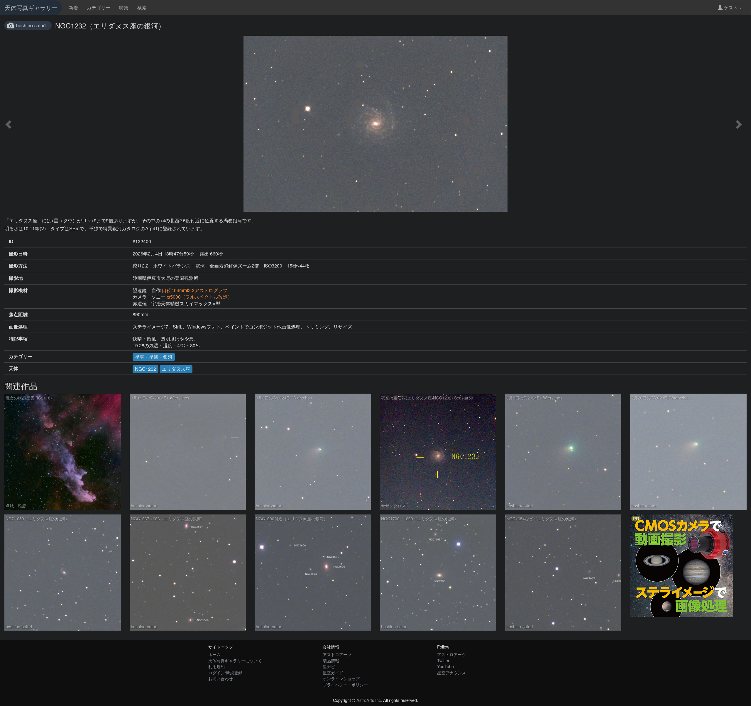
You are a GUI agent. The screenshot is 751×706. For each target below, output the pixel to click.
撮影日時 (18, 253)
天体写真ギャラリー (31, 7)
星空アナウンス (451, 672)
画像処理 (18, 327)
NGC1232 (145, 368)
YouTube (445, 666)
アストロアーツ (337, 654)
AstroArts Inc (368, 700)
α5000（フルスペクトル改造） (199, 296)
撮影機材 (18, 290)
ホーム (214, 654)
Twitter (443, 660)
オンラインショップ (341, 678)
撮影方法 (18, 266)
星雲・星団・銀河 (153, 356)
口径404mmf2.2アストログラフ (194, 290)
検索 (142, 7)
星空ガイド (333, 672)
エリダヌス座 (176, 368)
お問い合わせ (220, 678)
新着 (73, 7)
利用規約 (216, 666)
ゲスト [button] (731, 7)
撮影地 (16, 278)
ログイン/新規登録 (225, 672)
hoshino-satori (31, 25)
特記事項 (18, 339)
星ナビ (329, 666)
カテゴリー (98, 7)
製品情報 (331, 660)
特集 (123, 7)
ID (11, 241)
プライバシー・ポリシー (345, 684)
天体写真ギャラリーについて (235, 660)
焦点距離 (18, 314)
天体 (13, 368)
